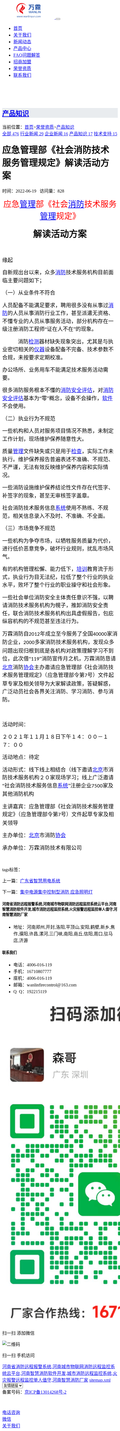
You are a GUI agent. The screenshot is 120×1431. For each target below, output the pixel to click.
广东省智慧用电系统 (40, 880)
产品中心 (22, 48)
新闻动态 (22, 41)
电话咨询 (11, 1412)
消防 (76, 204)
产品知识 (65, 127)
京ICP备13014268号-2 (45, 1392)
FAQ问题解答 (26, 55)
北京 (7, 667)
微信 (6, 1419)
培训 (81, 569)
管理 (28, 204)
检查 (76, 451)
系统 (60, 508)
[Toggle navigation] (58, 19)
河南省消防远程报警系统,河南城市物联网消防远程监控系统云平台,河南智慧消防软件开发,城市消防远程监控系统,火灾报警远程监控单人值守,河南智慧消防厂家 (59, 1373)
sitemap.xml (100, 1380)
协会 (28, 667)
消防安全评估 (76, 390)
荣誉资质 (22, 68)
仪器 (39, 349)
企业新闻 (56, 133)
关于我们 (22, 35)
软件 (107, 398)
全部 (10, 133)
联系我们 (22, 75)
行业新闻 (32, 133)
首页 (17, 28)
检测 (33, 342)
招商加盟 (22, 61)
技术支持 (105, 133)
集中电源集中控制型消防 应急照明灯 (56, 892)
